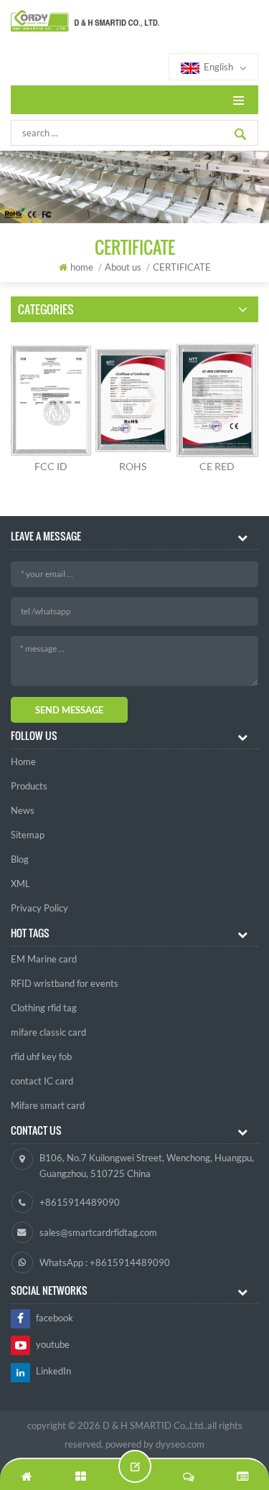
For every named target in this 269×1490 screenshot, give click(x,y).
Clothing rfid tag (44, 1007)
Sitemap (27, 834)
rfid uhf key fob (41, 1056)
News (22, 810)
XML (20, 883)
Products (29, 786)
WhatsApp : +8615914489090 (104, 1262)
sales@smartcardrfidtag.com (98, 1232)
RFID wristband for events (64, 983)
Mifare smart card (48, 1105)
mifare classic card (48, 1032)
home (81, 267)
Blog (20, 859)
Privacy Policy (39, 908)
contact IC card (42, 1081)
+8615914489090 (79, 1202)
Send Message (69, 710)
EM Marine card (44, 959)
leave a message (134, 1466)
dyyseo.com (180, 1444)
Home (23, 761)
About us (123, 267)
